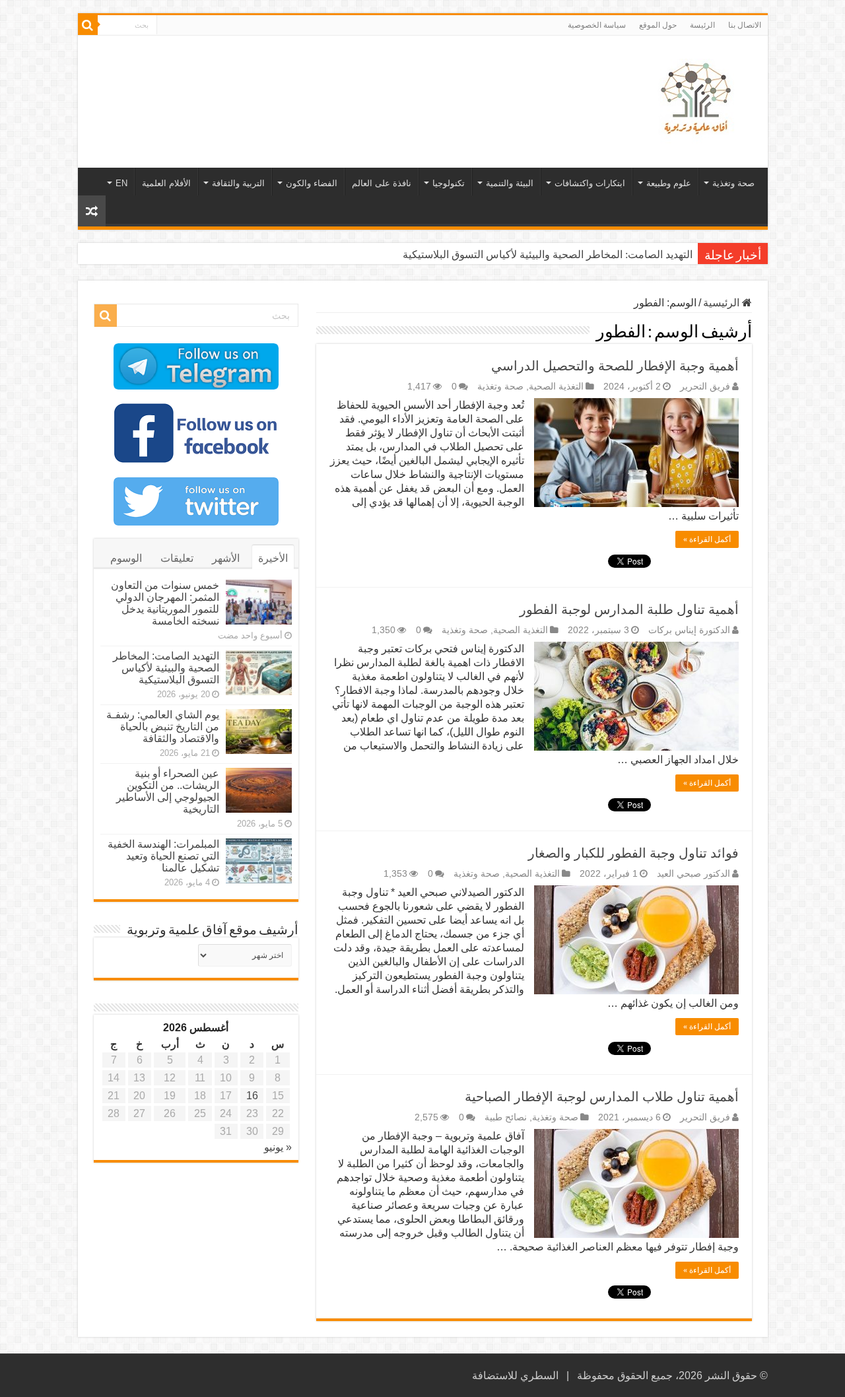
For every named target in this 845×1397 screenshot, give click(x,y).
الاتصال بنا (744, 25)
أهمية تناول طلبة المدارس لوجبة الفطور (629, 609)
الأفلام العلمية (166, 183)
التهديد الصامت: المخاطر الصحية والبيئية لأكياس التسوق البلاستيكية (548, 254)
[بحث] (88, 25)
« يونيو (278, 1147)
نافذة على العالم (381, 183)
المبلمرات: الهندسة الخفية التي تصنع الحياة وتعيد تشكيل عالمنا (163, 855)
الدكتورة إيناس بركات (689, 630)
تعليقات (176, 558)
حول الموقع (658, 25)
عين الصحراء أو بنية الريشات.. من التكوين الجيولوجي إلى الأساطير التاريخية (167, 791)
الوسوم (126, 558)
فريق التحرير (705, 387)
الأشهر (226, 558)
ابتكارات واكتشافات (590, 183)
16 (252, 1095)
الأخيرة (273, 558)
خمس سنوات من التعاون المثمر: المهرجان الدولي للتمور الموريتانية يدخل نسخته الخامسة (165, 603)
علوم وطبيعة (668, 183)
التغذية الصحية (556, 387)
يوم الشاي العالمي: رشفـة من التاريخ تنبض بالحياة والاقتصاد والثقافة (162, 726)
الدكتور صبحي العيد (693, 874)
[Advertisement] (328, 78)
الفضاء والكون (311, 183)
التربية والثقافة (238, 183)
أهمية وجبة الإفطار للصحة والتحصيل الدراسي (615, 365)
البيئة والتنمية (509, 183)
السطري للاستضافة (515, 1375)
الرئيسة (702, 25)
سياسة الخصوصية (597, 25)
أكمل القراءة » (707, 539)
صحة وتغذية (733, 183)
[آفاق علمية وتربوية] (698, 99)
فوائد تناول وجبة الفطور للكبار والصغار (633, 853)
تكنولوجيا (448, 183)
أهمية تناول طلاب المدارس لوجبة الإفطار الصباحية (602, 1096)
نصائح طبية (506, 1117)
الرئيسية (722, 302)
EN (121, 183)
